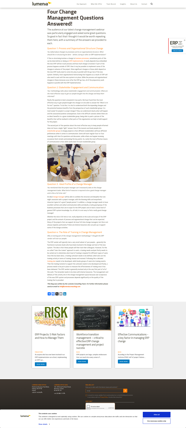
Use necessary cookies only (156, 421)
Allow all (157, 414)
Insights (123, 4)
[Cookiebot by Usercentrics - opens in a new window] (25, 424)
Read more (41, 364)
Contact (144, 4)
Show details (43, 424)
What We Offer (96, 4)
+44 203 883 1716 (59, 393)
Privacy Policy (104, 397)
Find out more (177, 50)
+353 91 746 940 (36, 392)
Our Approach (82, 4)
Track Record (111, 4)
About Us (133, 4)
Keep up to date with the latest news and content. (101, 387)
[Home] (42, 4)
